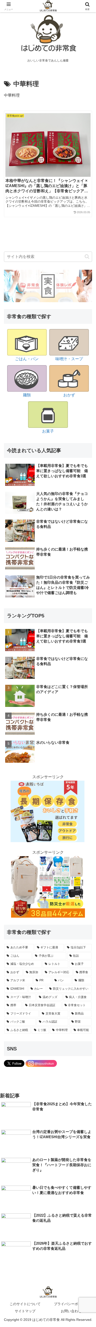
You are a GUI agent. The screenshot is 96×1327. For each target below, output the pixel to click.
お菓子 (48, 431)
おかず (69, 395)
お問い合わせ (71, 1311)
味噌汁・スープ (69, 359)
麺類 (27, 395)
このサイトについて (25, 1304)
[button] (87, 256)
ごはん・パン (27, 359)
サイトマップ (25, 1311)
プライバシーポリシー (71, 1304)
